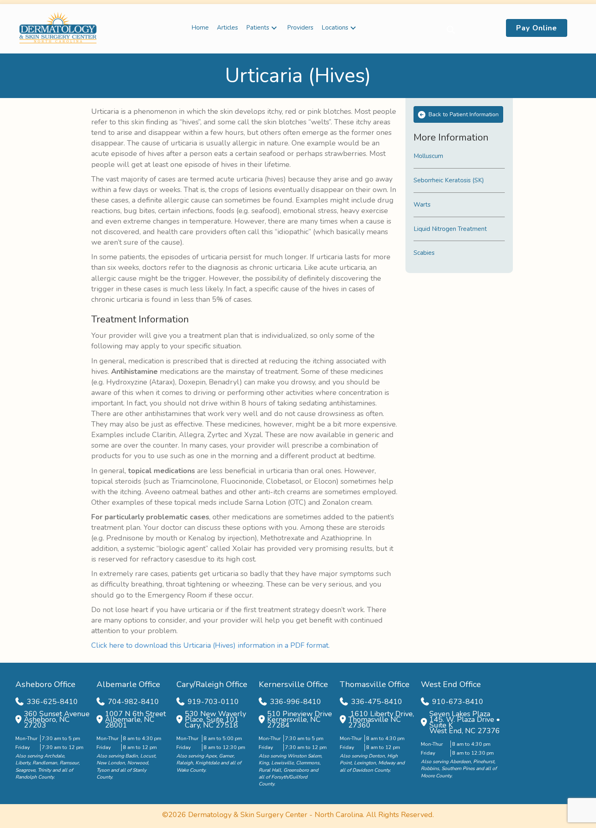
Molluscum (428, 156)
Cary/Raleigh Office (211, 684)
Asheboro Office (45, 684)
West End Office (451, 684)
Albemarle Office (128, 684)
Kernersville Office (293, 684)
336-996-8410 (295, 701)
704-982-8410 (133, 701)
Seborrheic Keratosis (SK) (449, 180)
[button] (274, 27)
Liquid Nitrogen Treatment (450, 229)
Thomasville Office (374, 684)
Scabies (424, 253)
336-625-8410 (52, 701)
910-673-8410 (457, 701)
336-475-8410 (376, 701)
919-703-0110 (213, 701)
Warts (422, 205)
